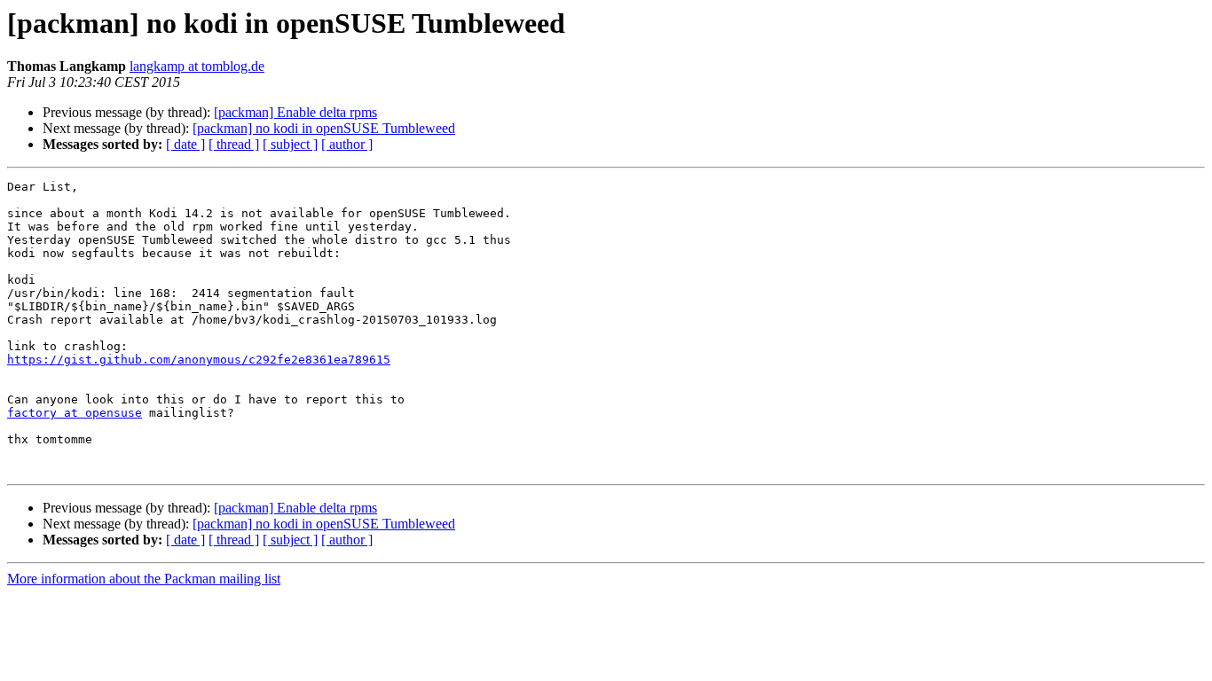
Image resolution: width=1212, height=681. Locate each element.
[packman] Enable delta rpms (295, 112)
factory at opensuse (74, 412)
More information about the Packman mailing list (143, 578)
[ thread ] (234, 144)
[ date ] (185, 144)
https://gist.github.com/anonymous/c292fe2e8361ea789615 (198, 359)
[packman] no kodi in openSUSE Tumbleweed (324, 128)
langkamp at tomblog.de (197, 66)
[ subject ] (290, 144)
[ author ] (347, 144)
